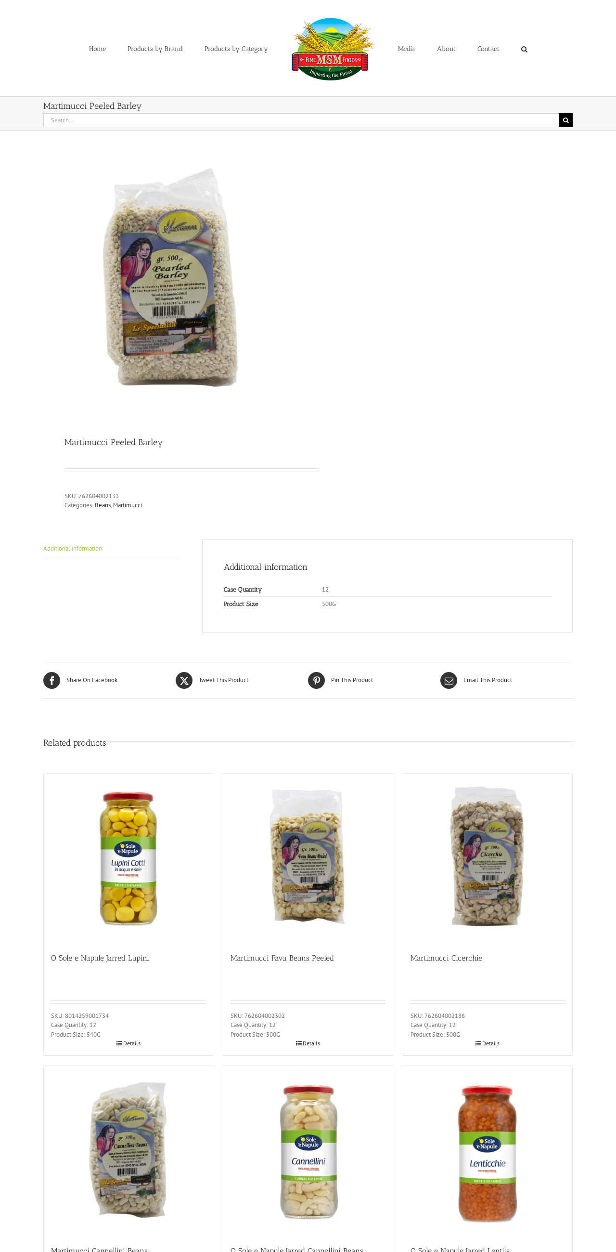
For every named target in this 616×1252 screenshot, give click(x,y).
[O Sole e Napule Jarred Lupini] (128, 858)
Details (132, 1043)
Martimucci (127, 505)
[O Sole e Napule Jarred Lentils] (487, 1150)
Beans (103, 505)
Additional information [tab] (72, 548)
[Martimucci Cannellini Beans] (128, 1150)
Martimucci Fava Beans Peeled (282, 957)
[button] (484, 48)
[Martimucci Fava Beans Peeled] (307, 858)
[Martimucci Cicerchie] (487, 858)
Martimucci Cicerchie (446, 957)
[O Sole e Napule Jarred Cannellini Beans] (307, 1150)
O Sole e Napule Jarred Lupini (100, 957)
